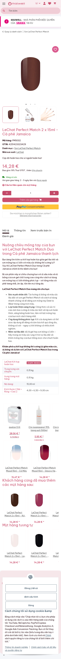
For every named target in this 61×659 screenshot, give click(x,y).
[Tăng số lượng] (54, 193)
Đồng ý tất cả (31, 588)
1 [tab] (26, 104)
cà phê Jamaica (33, 363)
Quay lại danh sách (13, 31)
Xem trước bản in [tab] (41, 230)
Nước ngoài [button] (42, 180)
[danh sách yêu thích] (49, 3)
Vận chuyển (37, 170)
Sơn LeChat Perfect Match (27, 148)
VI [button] (36, 3)
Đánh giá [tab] (7, 236)
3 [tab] (34, 104)
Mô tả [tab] (5, 230)
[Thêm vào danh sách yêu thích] (55, 49)
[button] (44, 3)
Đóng (31, 605)
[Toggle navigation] (3, 4)
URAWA (20, 22)
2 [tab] (30, 104)
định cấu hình (31, 596)
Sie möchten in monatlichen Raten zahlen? (30, 214)
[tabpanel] (30, 74)
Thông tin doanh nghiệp (16, 647)
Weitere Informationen (30, 215)
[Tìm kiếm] (3, 11)
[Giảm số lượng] (6, 193)
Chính (48, 635)
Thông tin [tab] (20, 230)
